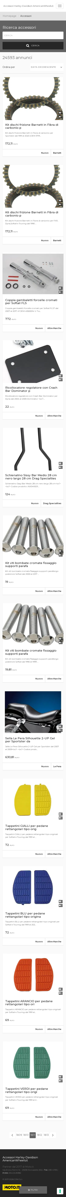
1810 (26, 1134)
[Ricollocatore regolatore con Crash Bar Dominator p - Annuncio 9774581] (33, 380)
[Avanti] (53, 1135)
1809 (19, 1134)
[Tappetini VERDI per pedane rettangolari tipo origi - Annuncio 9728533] (33, 1081)
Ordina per (9, 67)
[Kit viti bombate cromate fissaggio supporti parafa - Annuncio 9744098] (33, 555)
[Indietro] (12, 1135)
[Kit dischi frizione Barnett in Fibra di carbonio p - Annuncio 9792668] (33, 204)
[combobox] (46, 67)
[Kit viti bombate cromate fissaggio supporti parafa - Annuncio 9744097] (33, 642)
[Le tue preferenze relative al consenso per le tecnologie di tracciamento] (60, 1191)
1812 (39, 1134)
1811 (32, 1134)
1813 (46, 1134)
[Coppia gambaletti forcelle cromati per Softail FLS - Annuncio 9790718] (33, 292)
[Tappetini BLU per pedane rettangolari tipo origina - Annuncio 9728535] (33, 905)
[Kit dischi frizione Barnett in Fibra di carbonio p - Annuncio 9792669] (33, 116)
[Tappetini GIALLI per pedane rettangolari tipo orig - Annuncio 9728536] (33, 818)
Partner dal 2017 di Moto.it (18, 1166)
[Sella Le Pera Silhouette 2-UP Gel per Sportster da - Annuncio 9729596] (33, 730)
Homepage (9, 15)
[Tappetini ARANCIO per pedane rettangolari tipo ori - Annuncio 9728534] (33, 993)
